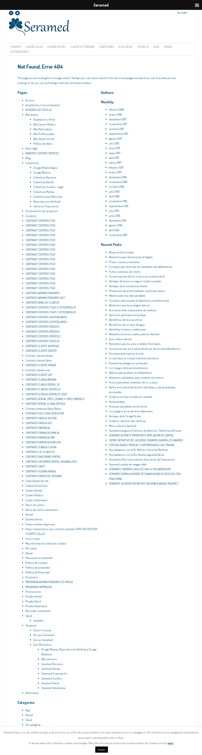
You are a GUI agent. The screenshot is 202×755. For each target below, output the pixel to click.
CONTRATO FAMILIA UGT (38, 423)
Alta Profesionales (44, 134)
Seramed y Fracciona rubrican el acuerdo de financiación (142, 459)
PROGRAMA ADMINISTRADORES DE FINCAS (49, 582)
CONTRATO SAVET (35, 466)
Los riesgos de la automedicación (128, 368)
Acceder (182, 12)
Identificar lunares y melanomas (127, 329)
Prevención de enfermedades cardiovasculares (137, 291)
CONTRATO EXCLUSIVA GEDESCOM (44, 413)
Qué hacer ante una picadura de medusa (132, 310)
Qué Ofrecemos (42, 644)
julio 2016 (114, 191)
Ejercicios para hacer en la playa (127, 315)
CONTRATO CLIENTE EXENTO (41, 351)
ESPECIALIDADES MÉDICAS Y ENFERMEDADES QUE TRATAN (141, 445)
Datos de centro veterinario (41, 510)
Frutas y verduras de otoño (124, 272)
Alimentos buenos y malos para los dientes (134, 334)
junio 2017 (114, 148)
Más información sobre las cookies (45, 543)
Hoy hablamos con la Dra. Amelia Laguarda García (136, 455)
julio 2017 (114, 143)
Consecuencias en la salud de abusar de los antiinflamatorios (145, 349)
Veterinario (31, 693)
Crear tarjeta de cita (36, 481)
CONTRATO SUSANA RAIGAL (40, 471)
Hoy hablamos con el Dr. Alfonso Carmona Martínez (138, 450)
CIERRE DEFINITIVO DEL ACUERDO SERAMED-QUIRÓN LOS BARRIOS (146, 440)
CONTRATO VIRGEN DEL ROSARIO (43, 476)
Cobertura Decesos (44, 177)
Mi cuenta (31, 548)
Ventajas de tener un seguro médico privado (135, 281)
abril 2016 (114, 196)
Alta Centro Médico (44, 124)
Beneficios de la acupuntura (125, 320)
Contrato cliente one (37, 370)
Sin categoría (32, 725)
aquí (84, 743)
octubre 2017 (116, 129)
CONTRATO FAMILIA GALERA (41, 418)
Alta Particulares (42, 129)
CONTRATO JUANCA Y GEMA (40, 447)
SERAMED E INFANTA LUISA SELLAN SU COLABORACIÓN (140, 469)
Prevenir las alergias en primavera (128, 363)
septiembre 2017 (118, 134)
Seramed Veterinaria (53, 688)
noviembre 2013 (118, 235)
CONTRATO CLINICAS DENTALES (43, 389)
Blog (156, 46)
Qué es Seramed (43, 640)
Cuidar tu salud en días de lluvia (127, 421)
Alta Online (31, 115)
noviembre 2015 (118, 201)
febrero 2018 (116, 109)
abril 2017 (114, 158)
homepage (127, 78)
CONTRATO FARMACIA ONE (40, 437)
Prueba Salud (33, 601)
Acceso (29, 100)
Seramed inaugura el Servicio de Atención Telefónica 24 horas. (145, 430)
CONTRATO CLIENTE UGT (38, 375)
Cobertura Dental (43, 182)
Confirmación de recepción (41, 211)
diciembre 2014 (117, 220)
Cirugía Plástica (41, 172)
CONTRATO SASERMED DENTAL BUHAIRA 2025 (51, 461)
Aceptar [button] (102, 749)
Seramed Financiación (54, 673)
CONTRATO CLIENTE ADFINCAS (42, 346)
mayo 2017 (114, 153)
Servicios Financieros (46, 206)
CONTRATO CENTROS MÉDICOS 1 (43, 336)
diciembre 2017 (117, 119)
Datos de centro (35, 505)
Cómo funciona (42, 630)
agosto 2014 (115, 225)
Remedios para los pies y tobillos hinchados (135, 344)
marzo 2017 (115, 162)
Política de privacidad (37, 567)
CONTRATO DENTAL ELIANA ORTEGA (45, 404)
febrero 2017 (116, 167)
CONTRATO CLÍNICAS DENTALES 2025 (46, 394)
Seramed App (117, 402)
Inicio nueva (32, 539)
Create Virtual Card (36, 486)
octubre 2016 (116, 187)
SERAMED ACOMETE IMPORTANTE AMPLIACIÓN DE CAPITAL (141, 435)
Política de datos (43, 143)
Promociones (33, 592)
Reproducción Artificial (46, 201)
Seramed (15, 46)
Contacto (143, 46)
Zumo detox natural (120, 339)
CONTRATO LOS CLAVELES (40, 452)
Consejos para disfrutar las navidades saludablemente (140, 267)
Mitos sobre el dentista (122, 426)
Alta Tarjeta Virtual (43, 139)
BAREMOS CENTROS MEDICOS (42, 153)
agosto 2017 (115, 139)
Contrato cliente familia (39, 356)
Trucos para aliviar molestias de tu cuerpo (133, 382)
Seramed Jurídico (51, 678)
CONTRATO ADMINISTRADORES (42, 293)
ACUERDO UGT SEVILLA (38, 110)
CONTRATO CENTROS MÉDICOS (42, 331)
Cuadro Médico (34, 495)
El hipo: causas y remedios (124, 262)
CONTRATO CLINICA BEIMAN (40, 379)
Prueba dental (33, 596)
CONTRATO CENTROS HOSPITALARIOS (46, 317)
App (27, 710)
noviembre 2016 (118, 182)
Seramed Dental (50, 669)
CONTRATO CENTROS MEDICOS (42, 326)
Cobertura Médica (43, 192)
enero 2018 (115, 114)
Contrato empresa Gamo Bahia (43, 409)
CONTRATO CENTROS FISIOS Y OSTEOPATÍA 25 (50, 307)
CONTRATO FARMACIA (37, 428)
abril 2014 (114, 230)
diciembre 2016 (118, 177)
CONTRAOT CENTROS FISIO (40, 221)
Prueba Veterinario (36, 606)
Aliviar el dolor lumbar (121, 252)
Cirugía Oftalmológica (45, 168)
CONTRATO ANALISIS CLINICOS (42, 302)
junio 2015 (114, 216)
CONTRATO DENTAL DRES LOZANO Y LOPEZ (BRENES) (54, 399)
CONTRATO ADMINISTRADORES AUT (45, 298)
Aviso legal (31, 148)
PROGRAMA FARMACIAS (38, 587)
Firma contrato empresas (40, 524)
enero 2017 (115, 172)
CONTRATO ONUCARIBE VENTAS (43, 457)
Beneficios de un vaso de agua (127, 325)
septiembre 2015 (118, 206)
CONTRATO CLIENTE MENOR (40, 365)
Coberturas (106, 46)
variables (38, 620)
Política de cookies (36, 563)
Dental (29, 514)
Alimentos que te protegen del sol (129, 305)
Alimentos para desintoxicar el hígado (131, 257)
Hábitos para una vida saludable (127, 295)
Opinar (168, 46)
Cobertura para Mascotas (48, 196)
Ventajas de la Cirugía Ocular (125, 416)
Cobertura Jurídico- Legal (48, 187)
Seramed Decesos (52, 664)
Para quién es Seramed (38, 558)
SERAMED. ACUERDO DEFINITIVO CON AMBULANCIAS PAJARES (143, 483)
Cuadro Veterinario (82, 46)
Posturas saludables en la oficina (128, 406)
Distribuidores (19, 51)
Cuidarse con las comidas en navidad (130, 397)
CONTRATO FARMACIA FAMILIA (42, 433)
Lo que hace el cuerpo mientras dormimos (134, 358)
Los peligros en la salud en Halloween (131, 411)
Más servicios (49, 659)
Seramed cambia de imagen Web (128, 464)
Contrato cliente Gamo (38, 360)
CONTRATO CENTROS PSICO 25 (42, 341)
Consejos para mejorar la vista (126, 353)
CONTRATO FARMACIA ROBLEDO (43, 442)
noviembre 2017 (118, 124)
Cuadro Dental (56, 46)
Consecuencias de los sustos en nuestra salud (137, 276)
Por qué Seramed (43, 635)
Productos (31, 577)
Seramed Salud (50, 683)
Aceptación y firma (44, 119)
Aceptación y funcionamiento (42, 105)
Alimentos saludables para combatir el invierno (136, 377)
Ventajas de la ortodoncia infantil (128, 286)
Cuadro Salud (34, 46)
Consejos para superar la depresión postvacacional (139, 300)
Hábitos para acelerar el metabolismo (130, 373)
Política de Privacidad (37, 572)
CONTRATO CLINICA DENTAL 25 (42, 384)
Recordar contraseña (37, 611)
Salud (28, 616)
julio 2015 (114, 211)
